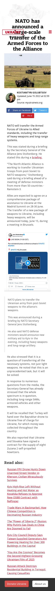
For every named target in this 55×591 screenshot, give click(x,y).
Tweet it (43, 110)
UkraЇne (14, 32)
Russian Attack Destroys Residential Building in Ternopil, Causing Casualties (26, 569)
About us (40, 584)
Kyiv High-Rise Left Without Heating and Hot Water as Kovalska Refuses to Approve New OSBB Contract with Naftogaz (24, 494)
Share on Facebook (22, 110)
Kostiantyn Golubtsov (31, 92)
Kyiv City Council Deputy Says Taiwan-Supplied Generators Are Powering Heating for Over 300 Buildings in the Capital (27, 540)
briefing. (37, 157)
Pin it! (29, 115)
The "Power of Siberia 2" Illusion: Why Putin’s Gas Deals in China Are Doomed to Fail (27, 525)
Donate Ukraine (16, 584)
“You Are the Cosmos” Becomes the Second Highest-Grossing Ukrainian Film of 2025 (26, 556)
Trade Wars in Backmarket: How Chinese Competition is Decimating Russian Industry (26, 511)
